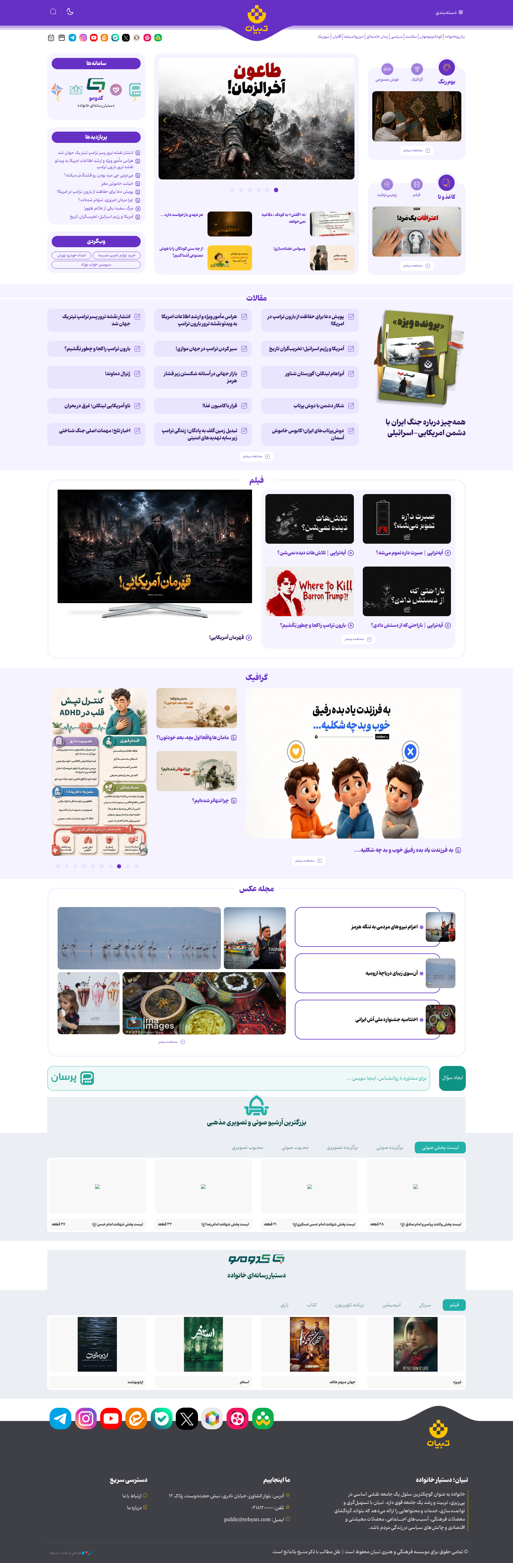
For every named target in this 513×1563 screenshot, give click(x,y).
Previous (348, 120)
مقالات (256, 298)
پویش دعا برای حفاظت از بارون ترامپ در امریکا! (95, 191)
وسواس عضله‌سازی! (289, 248)
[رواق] (76, 90)
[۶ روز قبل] (309, 591)
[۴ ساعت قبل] (440, 973)
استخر (244, 1382)
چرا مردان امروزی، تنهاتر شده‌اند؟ (105, 200)
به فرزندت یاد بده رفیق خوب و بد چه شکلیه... (403, 850)
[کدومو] (96, 90)
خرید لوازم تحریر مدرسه (116, 255)
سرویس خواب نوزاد (96, 264)
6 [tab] (232, 190)
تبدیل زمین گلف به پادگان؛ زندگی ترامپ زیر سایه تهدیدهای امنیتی (199, 434)
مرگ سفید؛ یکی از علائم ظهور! (108, 208)
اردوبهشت (135, 1382)
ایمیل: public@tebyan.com (254, 1520)
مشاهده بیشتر (412, 150)
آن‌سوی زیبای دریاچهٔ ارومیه (391, 973)
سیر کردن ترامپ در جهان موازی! (206, 349)
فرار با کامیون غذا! (219, 406)
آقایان (336, 37)
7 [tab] (84, 866)
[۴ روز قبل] (416, 116)
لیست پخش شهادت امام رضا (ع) (225, 1224)
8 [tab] (75, 866)
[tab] (446, 74)
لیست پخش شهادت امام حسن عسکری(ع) (324, 1224)
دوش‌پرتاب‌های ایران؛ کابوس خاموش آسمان (308, 434)
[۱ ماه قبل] (416, 231)
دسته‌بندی (446, 13)
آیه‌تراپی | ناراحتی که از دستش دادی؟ (407, 625)
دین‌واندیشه (354, 37)
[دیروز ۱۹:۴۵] (332, 224)
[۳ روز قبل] (407, 519)
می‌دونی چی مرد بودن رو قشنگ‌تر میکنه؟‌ (98, 175)
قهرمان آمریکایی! (226, 637)
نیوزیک (323, 37)
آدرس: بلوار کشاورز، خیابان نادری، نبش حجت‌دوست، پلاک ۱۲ (226, 1496)
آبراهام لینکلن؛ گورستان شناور (314, 374)
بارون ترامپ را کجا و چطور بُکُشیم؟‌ (97, 349)
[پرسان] (136, 90)
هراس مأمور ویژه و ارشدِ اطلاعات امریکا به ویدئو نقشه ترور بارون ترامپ (94, 163)
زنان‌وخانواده (455, 37)
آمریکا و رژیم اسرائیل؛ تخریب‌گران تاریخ (101, 216)
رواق (76, 100)
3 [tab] (258, 190)
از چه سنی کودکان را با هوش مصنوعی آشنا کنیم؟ (181, 252)
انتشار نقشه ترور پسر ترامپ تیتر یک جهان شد (95, 152)
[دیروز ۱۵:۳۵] (100, 772)
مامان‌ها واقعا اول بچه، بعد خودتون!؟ (192, 738)
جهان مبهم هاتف (342, 1382)
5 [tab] (241, 190)
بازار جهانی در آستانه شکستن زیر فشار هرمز (200, 377)
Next (164, 120)
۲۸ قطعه (377, 1224)
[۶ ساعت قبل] (256, 118)
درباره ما (134, 1508)
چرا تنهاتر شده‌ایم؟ (210, 801)
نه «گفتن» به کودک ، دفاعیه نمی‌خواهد (283, 218)
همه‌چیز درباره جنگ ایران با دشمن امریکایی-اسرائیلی (426, 427)
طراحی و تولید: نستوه (66, 1553)
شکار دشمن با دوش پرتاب (319, 406)
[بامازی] (56, 90)
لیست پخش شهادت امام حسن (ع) (117, 1224)
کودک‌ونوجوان (430, 37)
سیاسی (397, 37)
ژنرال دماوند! (117, 374)
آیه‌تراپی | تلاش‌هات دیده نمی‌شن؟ (311, 553)
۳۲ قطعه (165, 1224)
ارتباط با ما (132, 1496)
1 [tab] (276, 190)
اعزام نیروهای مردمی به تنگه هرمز (385, 927)
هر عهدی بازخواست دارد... (181, 215)
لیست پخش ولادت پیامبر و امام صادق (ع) (430, 1224)
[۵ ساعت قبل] (440, 1019)
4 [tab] (250, 190)
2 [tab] (267, 190)
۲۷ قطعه (58, 1224)
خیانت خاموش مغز (117, 183)
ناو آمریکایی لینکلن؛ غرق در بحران (97, 406)
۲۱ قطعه (270, 1224)
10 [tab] (58, 866)
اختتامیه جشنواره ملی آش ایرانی (386, 1019)
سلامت (411, 37)
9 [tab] (67, 866)
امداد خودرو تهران (71, 255)
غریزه (457, 1382)
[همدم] (116, 90)
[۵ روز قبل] (407, 591)
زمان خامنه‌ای (377, 37)
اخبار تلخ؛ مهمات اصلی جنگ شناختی (94, 431)
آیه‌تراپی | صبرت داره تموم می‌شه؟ (409, 553)
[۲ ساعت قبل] (440, 927)
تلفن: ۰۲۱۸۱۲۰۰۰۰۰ (267, 1508)
